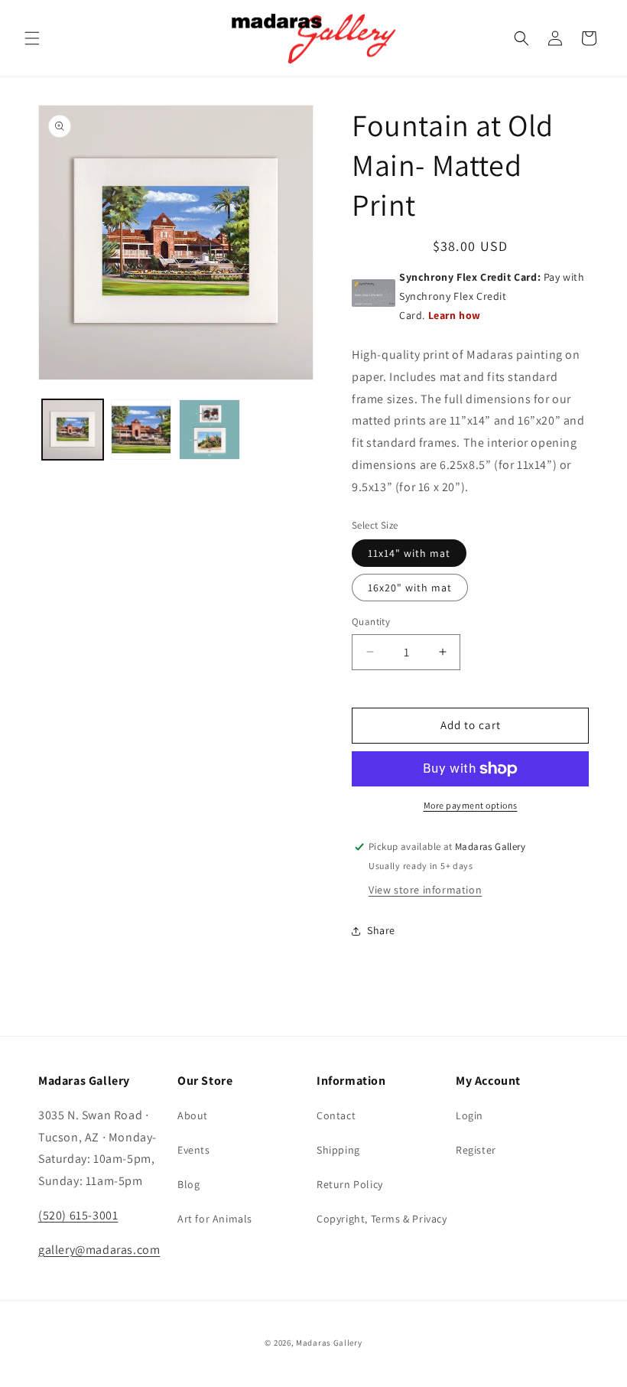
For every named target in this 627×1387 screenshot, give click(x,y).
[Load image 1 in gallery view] (72, 430)
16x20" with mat (410, 587)
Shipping (338, 1150)
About (192, 1115)
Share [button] (381, 930)
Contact (336, 1115)
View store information (425, 890)
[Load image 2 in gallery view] (141, 430)
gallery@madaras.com (99, 1250)
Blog (188, 1184)
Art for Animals (214, 1219)
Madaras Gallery (329, 1342)
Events (193, 1150)
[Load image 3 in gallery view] (209, 430)
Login (469, 1115)
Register (476, 1150)
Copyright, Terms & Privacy (382, 1219)
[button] (32, 38)
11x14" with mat (409, 553)
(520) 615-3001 (78, 1215)
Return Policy (350, 1184)
